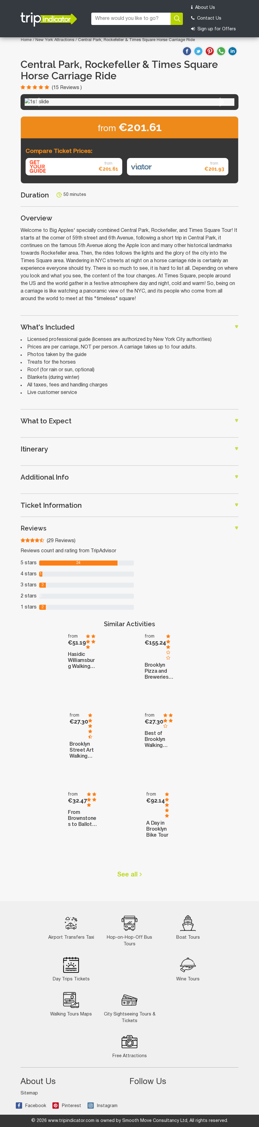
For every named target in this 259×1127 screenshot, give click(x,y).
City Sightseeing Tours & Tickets (129, 1017)
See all (128, 875)
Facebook (35, 1106)
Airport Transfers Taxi (71, 938)
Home (26, 40)
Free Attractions (129, 1056)
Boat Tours (188, 938)
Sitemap (29, 1093)
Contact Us (208, 18)
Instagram (107, 1106)
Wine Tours (188, 979)
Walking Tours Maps (71, 1014)
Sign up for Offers (216, 29)
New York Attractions (55, 40)
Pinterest (71, 1106)
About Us (204, 8)
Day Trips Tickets (71, 979)
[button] (37, 102)
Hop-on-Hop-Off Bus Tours (129, 941)
